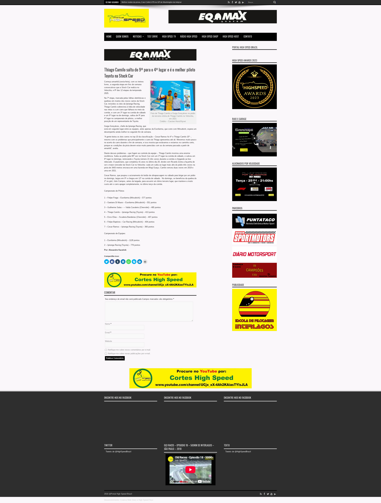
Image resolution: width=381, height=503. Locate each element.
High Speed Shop (210, 36)
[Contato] (222, 23)
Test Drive (152, 36)
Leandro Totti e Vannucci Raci (134, 2)
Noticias (137, 36)
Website (108, 341)
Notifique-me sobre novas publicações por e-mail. (129, 353)
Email (107, 332)
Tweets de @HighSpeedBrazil (118, 451)
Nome (107, 324)
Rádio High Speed (188, 36)
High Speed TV (169, 36)
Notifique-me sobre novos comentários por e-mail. (129, 350)
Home (108, 36)
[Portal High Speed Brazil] (126, 25)
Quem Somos (122, 36)
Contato (247, 36)
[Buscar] (274, 2)
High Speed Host (231, 36)
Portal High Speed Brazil (244, 47)
